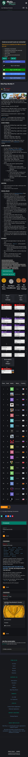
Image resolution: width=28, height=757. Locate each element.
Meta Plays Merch (14, 689)
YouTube (14, 663)
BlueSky (14, 670)
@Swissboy (14, 547)
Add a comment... (8, 649)
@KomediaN (6, 554)
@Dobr (9, 547)
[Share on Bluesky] (2, 516)
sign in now (4, 644)
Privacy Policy (11, 751)
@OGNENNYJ (6, 550)
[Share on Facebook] (6, 516)
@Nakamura (15, 243)
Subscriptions (14, 680)
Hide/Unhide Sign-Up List (8, 274)
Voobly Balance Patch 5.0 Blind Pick (16, 149)
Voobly (20, 148)
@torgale (19, 547)
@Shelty (12, 550)
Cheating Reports (14, 716)
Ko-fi (14, 685)
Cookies (18, 751)
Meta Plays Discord (19, 193)
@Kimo (5, 547)
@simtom (17, 553)
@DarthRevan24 (13, 554)
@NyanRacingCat (19, 549)
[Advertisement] (14, 24)
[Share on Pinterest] (12, 516)
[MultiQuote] (4, 536)
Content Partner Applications (14, 706)
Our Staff (14, 697)
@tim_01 (5, 549)
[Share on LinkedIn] (10, 516)
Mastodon (14, 672)
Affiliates (14, 687)
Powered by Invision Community (14, 754)
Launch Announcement (5, 141)
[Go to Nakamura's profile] (2, 89)
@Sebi (22, 553)
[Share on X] (4, 516)
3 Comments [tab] (6, 523)
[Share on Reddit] (8, 516)
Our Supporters (14, 699)
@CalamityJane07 (7, 556)
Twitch (14, 666)
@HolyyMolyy (6, 553)
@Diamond (14, 556)
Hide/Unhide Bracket (7, 271)
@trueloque (17, 550)
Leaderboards (16, 141)
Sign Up (13, 58)
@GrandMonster (11, 549)
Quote (7, 535)
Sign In (4, 58)
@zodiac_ (12, 553)
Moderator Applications (14, 708)
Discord (14, 668)
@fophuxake (4, 117)
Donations (14, 682)
